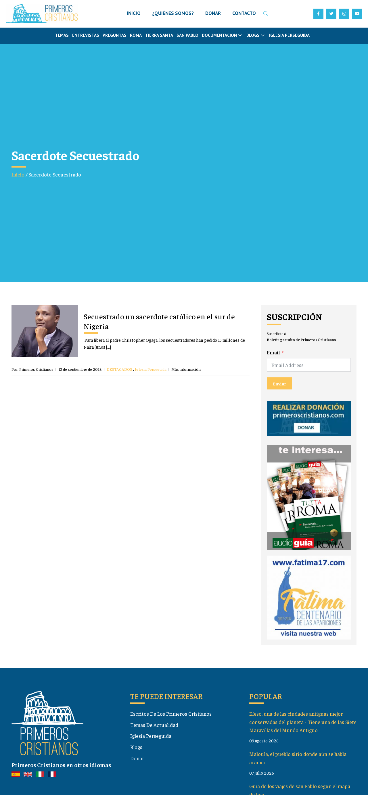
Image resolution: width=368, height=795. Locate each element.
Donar (137, 758)
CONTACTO (244, 13)
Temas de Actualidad (154, 724)
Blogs (136, 747)
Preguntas (114, 35)
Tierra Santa (159, 35)
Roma (136, 35)
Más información (186, 369)
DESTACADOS (119, 369)
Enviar (279, 383)
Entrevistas (85, 35)
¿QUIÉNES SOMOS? (173, 13)
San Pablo (187, 35)
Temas (62, 35)
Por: (32, 369)
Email (273, 352)
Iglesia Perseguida (289, 35)
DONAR (213, 13)
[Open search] (266, 14)
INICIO (134, 13)
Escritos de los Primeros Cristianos (171, 713)
